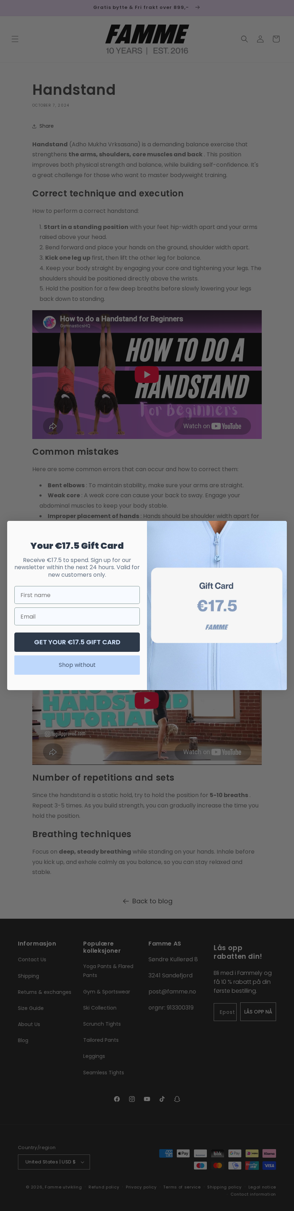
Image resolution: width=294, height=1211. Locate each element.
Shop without (77, 665)
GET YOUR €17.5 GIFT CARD (77, 642)
